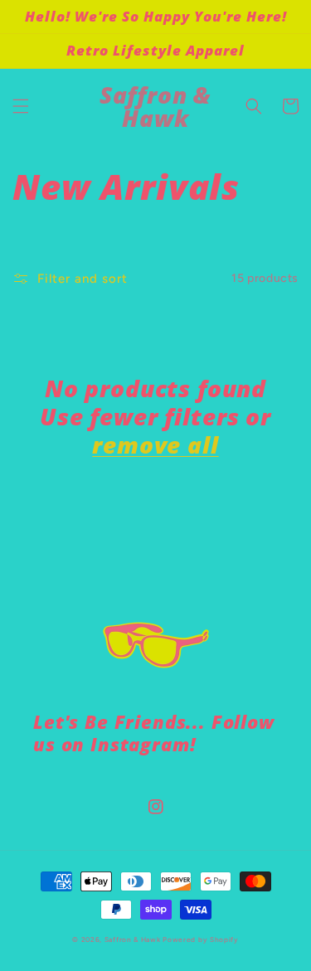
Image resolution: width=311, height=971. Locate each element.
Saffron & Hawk (132, 939)
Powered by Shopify (201, 939)
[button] (20, 106)
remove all (155, 444)
